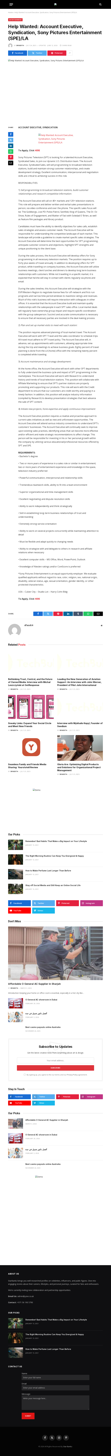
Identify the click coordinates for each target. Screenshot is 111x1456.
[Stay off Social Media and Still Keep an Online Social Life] (15, 889)
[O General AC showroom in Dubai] (15, 1003)
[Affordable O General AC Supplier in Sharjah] (55, 953)
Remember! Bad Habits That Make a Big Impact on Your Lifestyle (56, 841)
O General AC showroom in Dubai (41, 999)
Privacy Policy (72, 1075)
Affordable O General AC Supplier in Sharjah (34, 983)
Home (10, 12)
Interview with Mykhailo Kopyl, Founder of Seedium (80, 725)
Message (26, 1394)
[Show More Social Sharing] (69, 53)
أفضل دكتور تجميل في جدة (36, 1013)
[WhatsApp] (10, 151)
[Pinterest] (10, 157)
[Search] (100, 4)
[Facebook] (10, 134)
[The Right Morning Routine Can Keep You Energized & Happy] (15, 859)
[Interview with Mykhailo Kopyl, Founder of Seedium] (80, 707)
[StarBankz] (55, 4)
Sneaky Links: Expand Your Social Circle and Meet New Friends (29, 725)
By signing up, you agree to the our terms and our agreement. (56, 1075)
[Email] (10, 163)
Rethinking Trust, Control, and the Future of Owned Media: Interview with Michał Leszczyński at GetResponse (30, 682)
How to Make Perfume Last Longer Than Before (48, 870)
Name (24, 1373)
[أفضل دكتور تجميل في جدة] (15, 1017)
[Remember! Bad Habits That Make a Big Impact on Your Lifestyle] (15, 845)
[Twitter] (10, 140)
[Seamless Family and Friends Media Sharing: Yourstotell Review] (31, 748)
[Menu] (11, 4)
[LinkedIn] (10, 145)
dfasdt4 (20, 45)
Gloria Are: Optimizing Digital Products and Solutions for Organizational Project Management (79, 767)
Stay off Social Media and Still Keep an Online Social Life (53, 885)
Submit (28, 1416)
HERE (37, 150)
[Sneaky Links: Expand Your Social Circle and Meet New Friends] (31, 707)
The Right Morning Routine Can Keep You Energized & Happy (54, 856)
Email (24, 1383)
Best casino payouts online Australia (43, 1027)
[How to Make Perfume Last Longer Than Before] (15, 874)
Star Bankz (67, 1446)
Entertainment (15, 20)
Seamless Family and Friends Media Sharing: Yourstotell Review (27, 766)
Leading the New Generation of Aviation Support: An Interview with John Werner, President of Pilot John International (79, 682)
